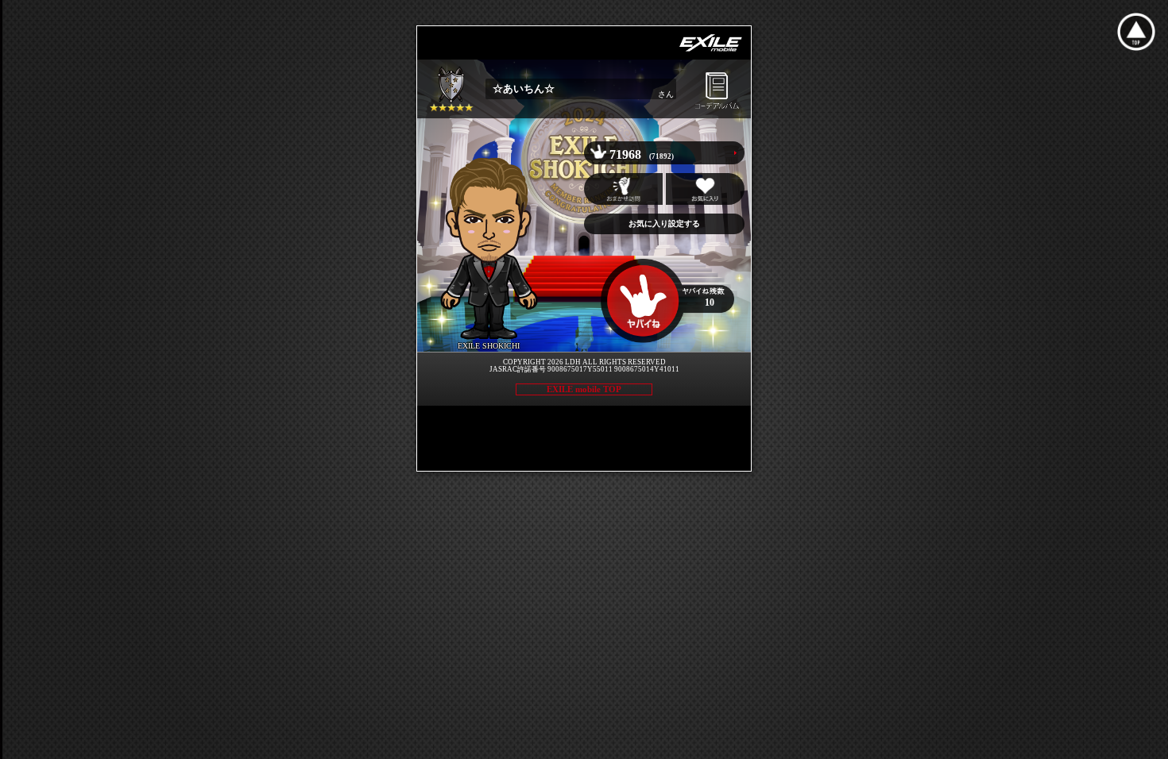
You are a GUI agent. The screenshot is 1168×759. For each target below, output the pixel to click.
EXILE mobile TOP (584, 389)
